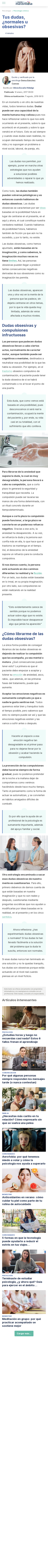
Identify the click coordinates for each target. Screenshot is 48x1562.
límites (13, 260)
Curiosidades (8, 1154)
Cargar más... (24, 1333)
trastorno (7, 371)
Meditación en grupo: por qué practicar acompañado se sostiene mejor (21, 1322)
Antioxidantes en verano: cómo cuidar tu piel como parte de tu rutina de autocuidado (22, 1201)
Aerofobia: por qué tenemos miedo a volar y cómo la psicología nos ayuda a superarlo (23, 1160)
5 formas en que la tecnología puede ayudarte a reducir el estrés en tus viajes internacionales (21, 1241)
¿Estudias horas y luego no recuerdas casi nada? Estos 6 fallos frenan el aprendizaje (21, 1038)
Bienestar (7, 1194)
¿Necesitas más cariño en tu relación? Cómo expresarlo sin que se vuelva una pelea (22, 1120)
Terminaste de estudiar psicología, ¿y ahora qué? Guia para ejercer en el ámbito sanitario (22, 1282)
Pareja (5, 1113)
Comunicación (9, 1073)
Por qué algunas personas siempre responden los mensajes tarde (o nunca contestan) (23, 1079)
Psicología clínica (21, 11)
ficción (38, 573)
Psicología (6, 11)
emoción (18, 674)
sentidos (6, 917)
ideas (43, 207)
